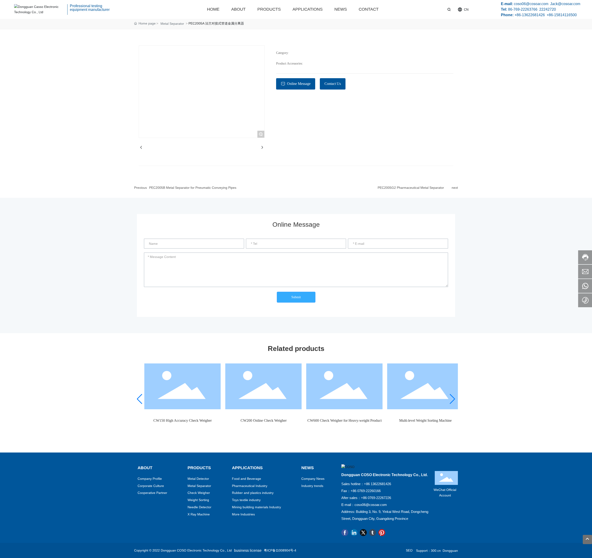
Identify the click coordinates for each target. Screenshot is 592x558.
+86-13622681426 (530, 15)
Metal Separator (172, 23)
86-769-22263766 (522, 9)
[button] (139, 399)
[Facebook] (344, 532)
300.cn (436, 550)
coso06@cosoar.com (531, 4)
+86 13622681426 (377, 484)
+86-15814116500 (562, 15)
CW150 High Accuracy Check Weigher (174, 420)
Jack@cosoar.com (565, 4)
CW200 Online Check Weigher (256, 420)
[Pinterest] (381, 532)
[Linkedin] (354, 532)
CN (466, 9)
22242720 (547, 9)
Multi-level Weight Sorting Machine (417, 420)
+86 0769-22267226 (376, 498)
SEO (409, 550)
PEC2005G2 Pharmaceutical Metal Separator (411, 187)
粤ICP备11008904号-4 (280, 550)
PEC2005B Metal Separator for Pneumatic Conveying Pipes (192, 187)
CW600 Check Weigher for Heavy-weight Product (336, 420)
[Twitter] (363, 532)
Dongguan (449, 550)
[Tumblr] (372, 532)
